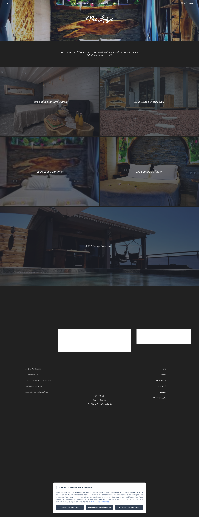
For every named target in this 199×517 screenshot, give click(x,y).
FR (100, 396)
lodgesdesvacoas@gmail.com (36, 392)
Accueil (77, 3)
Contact (115, 3)
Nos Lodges (89, 3)
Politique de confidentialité (101, 502)
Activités (103, 3)
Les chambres (160, 380)
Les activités (161, 386)
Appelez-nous (172, 340)
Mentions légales (159, 398)
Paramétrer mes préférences (99, 507)
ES (103, 396)
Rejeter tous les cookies (70, 507)
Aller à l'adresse (156, 340)
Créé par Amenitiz (99, 400)
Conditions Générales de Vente (99, 404)
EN (96, 396)
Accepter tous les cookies (129, 507)
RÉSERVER (188, 3)
